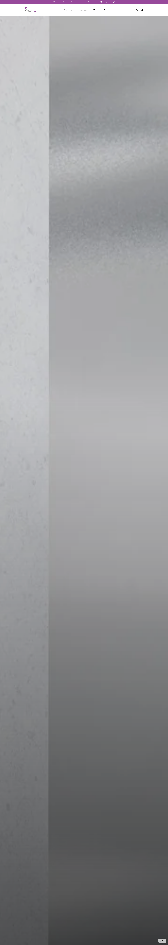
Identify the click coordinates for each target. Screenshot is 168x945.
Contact (108, 9)
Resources (83, 9)
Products (68, 9)
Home (57, 9)
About (96, 9)
